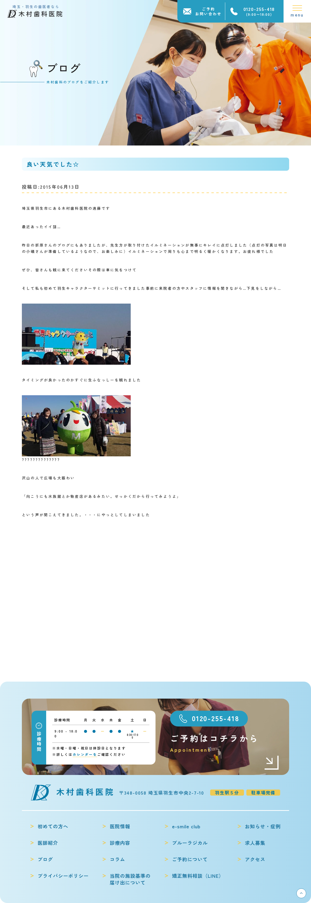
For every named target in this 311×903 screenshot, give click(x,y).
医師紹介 (48, 842)
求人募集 (255, 842)
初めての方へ (53, 826)
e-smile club (186, 826)
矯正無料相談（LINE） (198, 875)
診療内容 (120, 842)
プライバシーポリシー (63, 875)
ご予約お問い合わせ (208, 11)
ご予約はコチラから (214, 742)
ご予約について (190, 859)
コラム (117, 859)
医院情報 (120, 826)
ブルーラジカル (190, 842)
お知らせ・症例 (263, 826)
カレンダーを (85, 754)
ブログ (45, 859)
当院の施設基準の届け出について (130, 879)
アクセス (255, 859)
